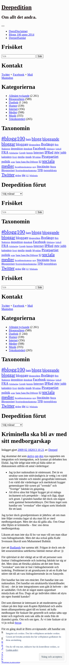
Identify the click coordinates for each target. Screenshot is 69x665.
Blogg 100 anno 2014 (21, 34)
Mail (30, 74)
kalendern (6, 156)
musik (28, 157)
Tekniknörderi (17, 119)
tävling (18, 175)
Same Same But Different (27, 162)
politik (5, 161)
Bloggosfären (16, 99)
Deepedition (16, 7)
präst (13, 162)
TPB (40, 170)
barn (28, 139)
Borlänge (47, 144)
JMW (57, 152)
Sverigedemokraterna (26, 170)
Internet (13, 109)
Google (22, 153)
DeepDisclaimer (18, 31)
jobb (63, 152)
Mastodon (7, 77)
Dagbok (13, 102)
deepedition (17, 148)
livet (14, 157)
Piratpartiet (50, 156)
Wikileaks (33, 175)
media (21, 156)
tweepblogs (50, 170)
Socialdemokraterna (23, 167)
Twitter (5, 74)
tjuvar (18, 622)
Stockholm (43, 166)
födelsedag (13, 153)
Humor (13, 105)
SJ (40, 161)
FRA (4, 152)
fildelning (51, 149)
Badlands (15, 547)
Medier (13, 112)
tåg (23, 175)
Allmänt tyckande (19, 95)
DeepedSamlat (17, 37)
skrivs (30, 456)
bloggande (50, 139)
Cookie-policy (12, 650)
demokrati (28, 148)
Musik (12, 115)
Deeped (52, 449)
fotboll (58, 149)
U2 (27, 175)
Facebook (18, 74)
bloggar (8, 144)
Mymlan (36, 157)
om (36, 456)
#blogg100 (13, 138)
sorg (34, 167)
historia (29, 153)
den (41, 456)
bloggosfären (34, 144)
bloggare (22, 144)
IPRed (49, 152)
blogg (37, 139)
